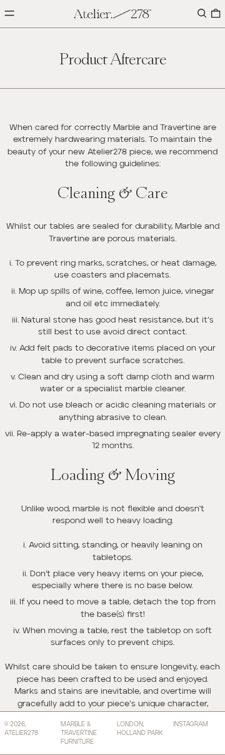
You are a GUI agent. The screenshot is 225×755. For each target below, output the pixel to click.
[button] (202, 14)
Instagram (190, 724)
